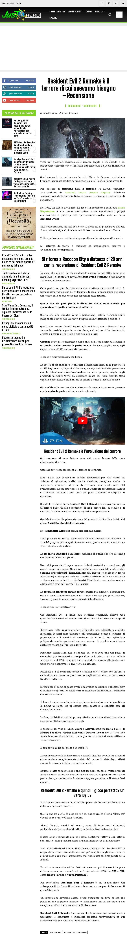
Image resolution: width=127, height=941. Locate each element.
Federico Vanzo (50, 113)
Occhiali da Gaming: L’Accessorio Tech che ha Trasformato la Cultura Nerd (24, 197)
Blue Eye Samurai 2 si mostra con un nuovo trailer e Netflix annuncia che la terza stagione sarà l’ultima (24, 166)
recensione (55, 932)
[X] (100, 113)
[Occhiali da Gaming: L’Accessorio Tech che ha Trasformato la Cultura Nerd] (7, 195)
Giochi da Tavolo (11, 333)
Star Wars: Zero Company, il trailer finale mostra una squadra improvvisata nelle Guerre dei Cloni (17, 310)
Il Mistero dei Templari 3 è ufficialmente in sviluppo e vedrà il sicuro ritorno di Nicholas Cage (24, 147)
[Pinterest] (107, 113)
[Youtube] (122, 3)
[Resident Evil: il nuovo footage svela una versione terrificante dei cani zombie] (7, 181)
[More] (121, 113)
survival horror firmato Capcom (88, 192)
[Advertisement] (63, 48)
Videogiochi (8, 269)
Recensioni (74, 105)
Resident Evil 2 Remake (75, 932)
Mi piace (30, 80)
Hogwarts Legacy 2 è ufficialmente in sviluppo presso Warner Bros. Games (17, 341)
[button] (110, 14)
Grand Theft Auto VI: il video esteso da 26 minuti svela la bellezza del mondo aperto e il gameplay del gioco (18, 260)
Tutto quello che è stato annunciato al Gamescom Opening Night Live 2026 (16, 276)
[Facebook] (102, 3)
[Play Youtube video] (82, 421)
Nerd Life (7, 301)
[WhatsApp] (114, 113)
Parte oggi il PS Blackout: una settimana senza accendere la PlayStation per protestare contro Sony (22, 128)
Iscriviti (30, 100)
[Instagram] (109, 3)
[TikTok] (115, 3)
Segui (31, 87)
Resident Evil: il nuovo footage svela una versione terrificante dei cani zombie (24, 182)
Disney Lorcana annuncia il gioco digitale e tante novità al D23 (17, 326)
